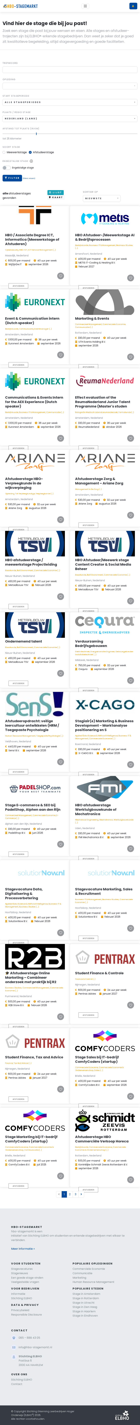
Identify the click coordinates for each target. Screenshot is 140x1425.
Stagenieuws (19, 1273)
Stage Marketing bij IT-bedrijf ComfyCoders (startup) (31, 1139)
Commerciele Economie (89, 1269)
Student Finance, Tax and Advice (34, 1057)
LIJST (57, 192)
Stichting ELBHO (21, 1298)
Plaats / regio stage (17, 112)
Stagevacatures (22, 1269)
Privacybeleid (20, 1310)
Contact (16, 1384)
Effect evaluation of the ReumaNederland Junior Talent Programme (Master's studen (102, 402)
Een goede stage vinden (27, 1278)
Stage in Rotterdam (86, 1298)
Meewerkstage (17, 152)
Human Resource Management (93, 1282)
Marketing (79, 1278)
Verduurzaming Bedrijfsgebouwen (91, 643)
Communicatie (82, 1273)
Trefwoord (10, 63)
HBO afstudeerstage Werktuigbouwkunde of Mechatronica (95, 809)
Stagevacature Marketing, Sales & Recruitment (103, 891)
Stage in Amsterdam (86, 1294)
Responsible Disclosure (26, 1315)
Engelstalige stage (15, 161)
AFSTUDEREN (18, 286)
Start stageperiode (16, 95)
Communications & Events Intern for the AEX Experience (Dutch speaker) (34, 402)
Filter (14, 178)
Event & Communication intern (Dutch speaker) (32, 320)
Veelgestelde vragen (25, 1282)
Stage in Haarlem (84, 1311)
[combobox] (70, 86)
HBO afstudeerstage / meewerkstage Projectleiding (31, 562)
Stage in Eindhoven (85, 1316)
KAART (57, 197)
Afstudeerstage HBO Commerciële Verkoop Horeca (102, 1139)
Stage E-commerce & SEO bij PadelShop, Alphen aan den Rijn (32, 807)
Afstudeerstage (43, 152)
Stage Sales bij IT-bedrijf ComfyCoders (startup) (97, 1059)
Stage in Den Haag (85, 1307)
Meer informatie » (23, 1249)
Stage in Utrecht (84, 1303)
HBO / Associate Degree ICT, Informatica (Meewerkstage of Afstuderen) (32, 239)
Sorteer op (90, 191)
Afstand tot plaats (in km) (21, 128)
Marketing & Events (92, 318)
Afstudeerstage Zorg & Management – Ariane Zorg (99, 481)
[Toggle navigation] (85, 6)
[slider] (36, 134)
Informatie (18, 1294)
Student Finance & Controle (99, 973)
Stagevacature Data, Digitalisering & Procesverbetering (24, 893)
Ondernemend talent (23, 641)
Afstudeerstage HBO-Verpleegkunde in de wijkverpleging (24, 483)
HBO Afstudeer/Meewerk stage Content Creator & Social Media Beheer (103, 564)
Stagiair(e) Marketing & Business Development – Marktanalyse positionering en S (104, 725)
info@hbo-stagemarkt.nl (35, 1347)
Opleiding (9, 79)
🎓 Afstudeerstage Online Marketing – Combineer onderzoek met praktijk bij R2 (30, 977)
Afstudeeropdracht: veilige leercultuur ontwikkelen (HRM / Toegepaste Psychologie (32, 725)
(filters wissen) (29, 178)
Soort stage (11, 147)
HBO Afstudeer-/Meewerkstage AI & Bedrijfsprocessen (105, 237)
